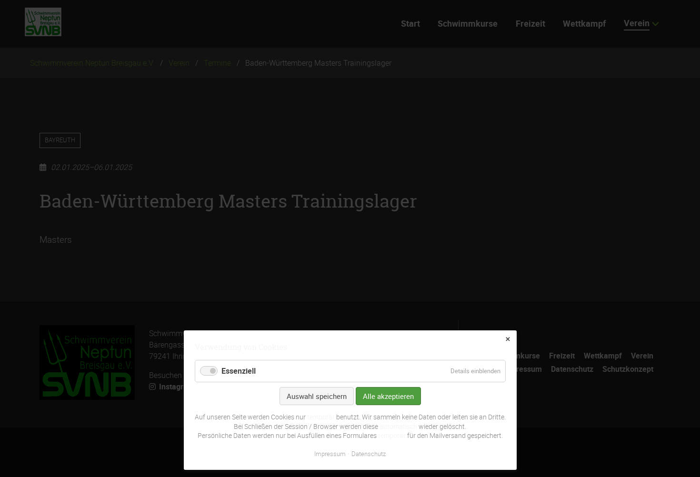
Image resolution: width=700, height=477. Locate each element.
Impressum (330, 453)
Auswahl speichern (317, 396)
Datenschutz (368, 453)
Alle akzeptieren (388, 396)
